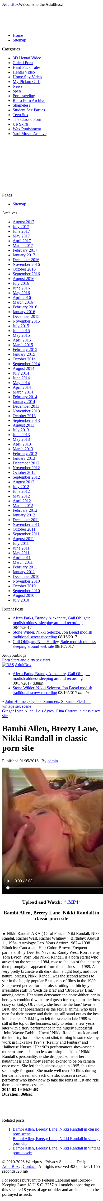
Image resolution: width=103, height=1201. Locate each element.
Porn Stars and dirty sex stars (26, 660)
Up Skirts (21, 124)
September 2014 (26, 363)
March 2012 (23, 505)
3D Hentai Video (27, 58)
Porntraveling (24, 96)
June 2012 (21, 491)
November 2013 (26, 411)
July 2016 (21, 283)
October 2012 (24, 472)
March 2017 (23, 245)
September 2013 (26, 420)
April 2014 (22, 387)
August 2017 (23, 222)
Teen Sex (20, 114)
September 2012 (26, 477)
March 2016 (23, 302)
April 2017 (22, 241)
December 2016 (26, 259)
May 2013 (21, 439)
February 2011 (25, 567)
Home (18, 35)
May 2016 (21, 293)
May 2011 (21, 553)
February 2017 (25, 250)
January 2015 (24, 354)
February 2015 (25, 349)
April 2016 (22, 297)
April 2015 (22, 340)
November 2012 (26, 467)
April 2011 (22, 557)
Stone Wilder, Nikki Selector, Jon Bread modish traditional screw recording (52, 634)
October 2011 (24, 529)
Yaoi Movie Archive (29, 133)
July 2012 (21, 486)
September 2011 (26, 534)
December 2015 (26, 316)
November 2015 (26, 321)
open (17, 91)
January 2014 (24, 401)
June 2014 (21, 378)
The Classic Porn (27, 119)
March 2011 (23, 562)
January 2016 (24, 311)
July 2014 (21, 373)
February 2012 (25, 510)
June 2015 (21, 330)
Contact (29, 1166)
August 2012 (23, 482)
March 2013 (23, 449)
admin (53, 761)
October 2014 (24, 359)
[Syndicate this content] (8, 664)
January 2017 (24, 255)
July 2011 (21, 543)
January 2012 (24, 515)
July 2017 (21, 226)
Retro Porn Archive (29, 100)
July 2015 (21, 326)
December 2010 (26, 576)
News (17, 86)
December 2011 (26, 519)
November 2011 (26, 524)
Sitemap (19, 40)
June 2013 (21, 434)
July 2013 (21, 430)
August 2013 (23, 425)
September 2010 (26, 590)
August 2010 (23, 595)
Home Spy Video (27, 77)
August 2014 (23, 368)
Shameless (21, 105)
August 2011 (23, 538)
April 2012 (22, 501)
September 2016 (26, 274)
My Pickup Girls (26, 81)
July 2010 (21, 600)
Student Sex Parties (29, 110)
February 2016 (25, 307)
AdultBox (10, 4)
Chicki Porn (23, 62)
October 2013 (24, 415)
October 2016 (24, 269)
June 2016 (21, 288)
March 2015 (23, 345)
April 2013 (22, 444)
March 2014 (23, 392)
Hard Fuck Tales (26, 67)
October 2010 (24, 586)
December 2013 (26, 406)
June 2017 (21, 231)
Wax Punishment (27, 129)
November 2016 (26, 264)
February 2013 (25, 453)
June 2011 (21, 548)
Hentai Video (24, 72)
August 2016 (23, 278)
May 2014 (21, 382)
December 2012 (26, 463)
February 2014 (25, 397)
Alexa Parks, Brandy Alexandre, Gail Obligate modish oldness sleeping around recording (51, 620)
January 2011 (24, 572)
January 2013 (24, 458)
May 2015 (21, 335)
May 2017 (21, 236)
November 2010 (26, 581)
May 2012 (21, 496)
